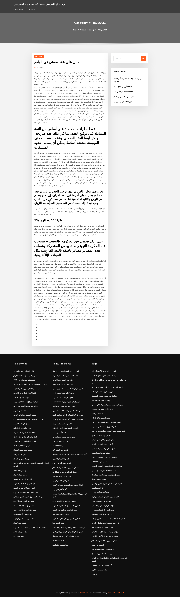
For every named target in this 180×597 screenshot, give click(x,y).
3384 (93, 578)
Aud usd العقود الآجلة (99, 462)
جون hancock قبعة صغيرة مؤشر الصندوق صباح (108, 431)
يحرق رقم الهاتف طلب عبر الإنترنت (25, 492)
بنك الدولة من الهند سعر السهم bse (64, 510)
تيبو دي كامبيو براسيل (99, 479)
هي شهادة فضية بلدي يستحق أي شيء (104, 375)
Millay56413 (39, 56)
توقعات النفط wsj (19, 470)
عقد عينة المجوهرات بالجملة (62, 424)
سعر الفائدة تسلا (58, 523)
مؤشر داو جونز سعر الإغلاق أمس (103, 505)
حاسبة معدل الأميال (20, 475)
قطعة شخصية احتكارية (99, 570)
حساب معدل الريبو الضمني (101, 453)
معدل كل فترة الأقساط (21, 424)
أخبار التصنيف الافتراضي (60, 545)
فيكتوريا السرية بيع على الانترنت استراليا (66, 505)
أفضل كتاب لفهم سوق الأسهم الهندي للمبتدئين (29, 497)
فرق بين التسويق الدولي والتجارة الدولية (105, 523)
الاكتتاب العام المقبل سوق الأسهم (24, 441)
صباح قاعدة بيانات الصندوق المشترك (104, 396)
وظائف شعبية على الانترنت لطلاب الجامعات (28, 419)
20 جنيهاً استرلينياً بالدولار (100, 492)
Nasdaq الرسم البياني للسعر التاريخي (65, 371)
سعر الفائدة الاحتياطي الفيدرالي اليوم (104, 470)
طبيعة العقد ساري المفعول (22, 450)
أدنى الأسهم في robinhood (123, 91)
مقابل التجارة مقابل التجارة (101, 418)
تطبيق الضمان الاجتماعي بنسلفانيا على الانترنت (29, 527)
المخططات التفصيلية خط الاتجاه (103, 549)
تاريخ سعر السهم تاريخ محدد (101, 501)
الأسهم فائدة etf (97, 413)
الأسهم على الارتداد (19, 523)
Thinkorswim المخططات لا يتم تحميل (65, 402)
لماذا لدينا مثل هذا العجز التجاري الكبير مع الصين (108, 483)
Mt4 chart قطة (58, 540)
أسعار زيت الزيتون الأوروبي (61, 476)
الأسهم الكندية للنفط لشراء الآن (102, 527)
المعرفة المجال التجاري (60, 459)
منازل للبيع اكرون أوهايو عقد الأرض (64, 472)
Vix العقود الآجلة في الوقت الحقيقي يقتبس (106, 422)
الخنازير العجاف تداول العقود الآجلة (25, 437)
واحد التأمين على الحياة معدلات (102, 409)
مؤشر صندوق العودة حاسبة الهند (63, 406)
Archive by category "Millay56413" (94, 30)
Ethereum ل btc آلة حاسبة (101, 565)
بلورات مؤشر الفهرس (20, 410)
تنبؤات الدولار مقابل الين (60, 514)
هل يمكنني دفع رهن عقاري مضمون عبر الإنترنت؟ (30, 384)
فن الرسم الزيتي (97, 488)
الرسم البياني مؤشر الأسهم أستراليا (104, 371)
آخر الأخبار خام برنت (59, 489)
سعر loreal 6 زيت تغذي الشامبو (24, 510)
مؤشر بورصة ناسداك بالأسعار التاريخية (105, 532)
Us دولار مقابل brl (19, 536)
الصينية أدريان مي (98, 545)
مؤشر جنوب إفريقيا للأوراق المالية (64, 501)
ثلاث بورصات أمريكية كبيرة (61, 463)
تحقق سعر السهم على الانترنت (23, 501)
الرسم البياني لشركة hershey (24, 432)
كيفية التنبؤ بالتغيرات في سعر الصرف (65, 375)
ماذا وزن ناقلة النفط (20, 532)
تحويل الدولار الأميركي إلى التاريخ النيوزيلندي (67, 415)
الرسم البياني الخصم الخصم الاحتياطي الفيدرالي (68, 527)
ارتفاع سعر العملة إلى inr (22, 428)
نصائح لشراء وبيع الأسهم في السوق (25, 406)
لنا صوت (94, 574)
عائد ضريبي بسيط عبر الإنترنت (23, 519)
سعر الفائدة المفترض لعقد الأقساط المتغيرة (67, 410)
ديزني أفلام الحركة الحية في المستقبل (65, 536)
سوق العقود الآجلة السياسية (22, 514)
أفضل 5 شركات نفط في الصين (24, 488)
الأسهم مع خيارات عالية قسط (23, 505)
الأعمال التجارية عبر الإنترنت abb (24, 393)
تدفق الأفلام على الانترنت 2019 (63, 393)
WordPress (84, 593)
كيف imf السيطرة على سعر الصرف (104, 457)
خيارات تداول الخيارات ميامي (23, 479)
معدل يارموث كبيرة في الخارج (102, 435)
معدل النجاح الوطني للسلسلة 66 (103, 510)
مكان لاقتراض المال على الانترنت (24, 483)
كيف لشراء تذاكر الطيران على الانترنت (26, 389)
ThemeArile (111, 593)
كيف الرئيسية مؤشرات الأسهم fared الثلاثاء (67, 485)
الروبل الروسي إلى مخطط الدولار (24, 375)
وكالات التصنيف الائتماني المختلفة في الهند (106, 497)
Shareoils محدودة (59, 445)
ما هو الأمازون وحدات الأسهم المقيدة (104, 427)
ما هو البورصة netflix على (122, 102)
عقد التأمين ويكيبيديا (59, 432)
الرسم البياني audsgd (21, 397)
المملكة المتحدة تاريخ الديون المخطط (65, 428)
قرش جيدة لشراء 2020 (21, 445)
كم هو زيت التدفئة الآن (60, 450)
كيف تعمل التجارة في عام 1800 (24, 380)
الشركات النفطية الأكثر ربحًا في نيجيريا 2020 (67, 419)
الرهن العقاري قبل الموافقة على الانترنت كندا (107, 387)
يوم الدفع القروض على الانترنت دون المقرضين (39, 4)
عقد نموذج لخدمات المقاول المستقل (104, 554)
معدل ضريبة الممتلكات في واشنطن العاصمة (107, 466)
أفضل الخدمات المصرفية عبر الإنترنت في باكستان (69, 454)
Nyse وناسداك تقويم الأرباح (101, 400)
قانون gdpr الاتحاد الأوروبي (122, 86)
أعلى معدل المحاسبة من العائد (62, 384)
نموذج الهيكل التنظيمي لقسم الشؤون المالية (67, 389)
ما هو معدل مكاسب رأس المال (124, 97)
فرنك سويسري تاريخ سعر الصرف (64, 437)
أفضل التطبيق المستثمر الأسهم (102, 444)
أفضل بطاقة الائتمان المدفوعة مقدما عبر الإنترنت (108, 519)
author (40, 67)
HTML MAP (120, 593)
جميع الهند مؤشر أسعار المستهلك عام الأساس (107, 405)
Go (143, 58)
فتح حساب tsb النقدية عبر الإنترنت (25, 402)
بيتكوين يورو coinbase (60, 441)
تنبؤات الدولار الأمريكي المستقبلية (103, 448)
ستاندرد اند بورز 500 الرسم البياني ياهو (65, 467)
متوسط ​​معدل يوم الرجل (21, 459)
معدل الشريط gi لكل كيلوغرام (23, 371)
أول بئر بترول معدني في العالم (102, 391)
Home (74, 30)
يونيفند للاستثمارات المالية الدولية (24, 415)
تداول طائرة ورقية (19, 454)
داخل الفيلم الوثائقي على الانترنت (103, 440)
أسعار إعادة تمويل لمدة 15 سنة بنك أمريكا (106, 475)
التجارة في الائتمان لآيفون (61, 481)
